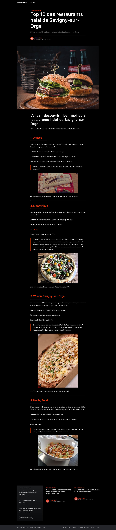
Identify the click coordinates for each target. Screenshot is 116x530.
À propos (32, 2)
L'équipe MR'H (38, 38)
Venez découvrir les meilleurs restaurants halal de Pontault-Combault (28, 492)
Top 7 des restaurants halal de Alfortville (28, 501)
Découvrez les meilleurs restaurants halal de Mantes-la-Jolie (30, 509)
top (31, 10)
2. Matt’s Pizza (39, 205)
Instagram (74, 527)
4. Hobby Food (39, 400)
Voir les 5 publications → (26, 517)
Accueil (65, 527)
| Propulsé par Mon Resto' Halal (37, 527)
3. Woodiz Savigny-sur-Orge (47, 296)
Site (69, 527)
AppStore (93, 527)
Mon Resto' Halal (22, 2)
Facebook (80, 527)
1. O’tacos (36, 137)
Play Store (86, 527)
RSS (98, 527)
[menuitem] (32, 2)
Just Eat (35, 229)
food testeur (37, 10)
